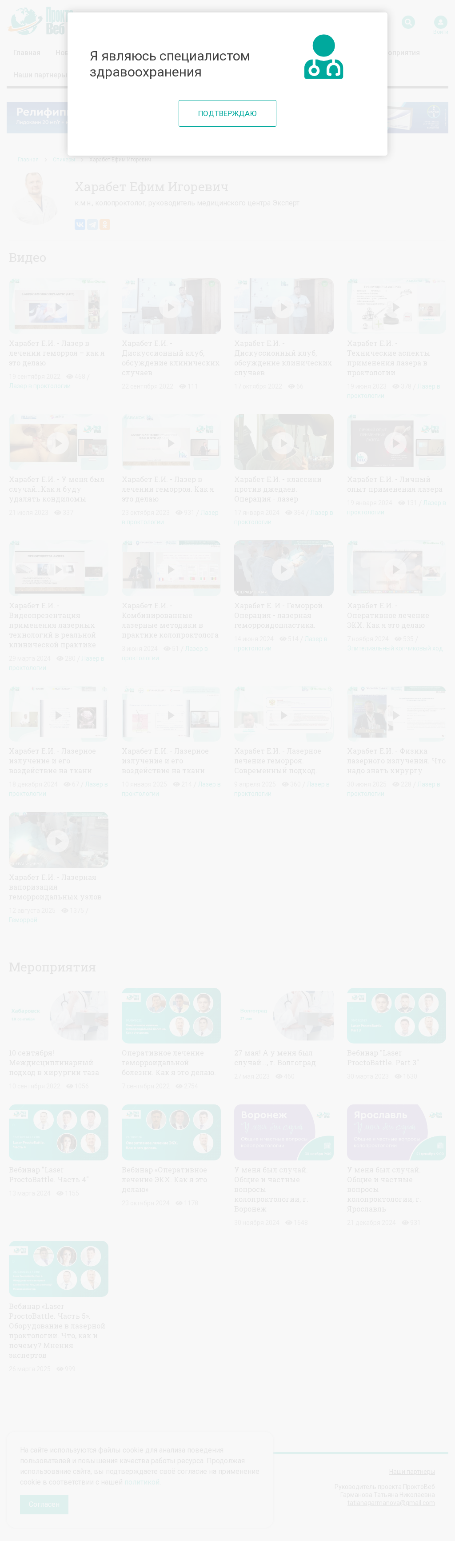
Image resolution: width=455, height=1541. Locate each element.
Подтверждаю (227, 113)
